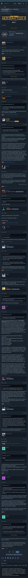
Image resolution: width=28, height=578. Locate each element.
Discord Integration (5, 575)
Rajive (7, 447)
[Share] (26, 14)
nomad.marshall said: (8, 104)
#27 (26, 195)
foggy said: (6, 296)
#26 (26, 171)
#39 (26, 521)
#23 (26, 87)
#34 (26, 382)
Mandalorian (4, 563)
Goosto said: (6, 234)
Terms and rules (9, 565)
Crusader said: (6, 524)
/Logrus (8, 226)
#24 (26, 101)
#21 (26, 47)
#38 (26, 482)
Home (23, 565)
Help (20, 565)
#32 (26, 293)
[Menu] (1, 3)
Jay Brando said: (7, 314)
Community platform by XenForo (12, 568)
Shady (7, 166)
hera (7, 306)
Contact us (3, 565)
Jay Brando (8, 96)
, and (11, 114)
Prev (14, 552)
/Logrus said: (6, 198)
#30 (26, 251)
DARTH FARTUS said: (8, 127)
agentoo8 (8, 377)
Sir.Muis (8, 207)
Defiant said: (6, 455)
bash (7, 82)
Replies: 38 (9, 13)
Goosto (7, 190)
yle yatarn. (8, 57)
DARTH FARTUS (9, 42)
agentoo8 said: (7, 416)
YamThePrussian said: (8, 65)
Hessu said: (6, 385)
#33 (26, 311)
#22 (26, 62)
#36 (26, 439)
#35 (26, 413)
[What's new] (23, 3)
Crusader (8, 477)
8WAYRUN (17, 575)
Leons (7, 287)
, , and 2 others (11, 92)
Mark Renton (9, 433)
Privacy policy (15, 565)
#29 (26, 232)
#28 (26, 213)
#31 (26, 279)
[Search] (26, 3)
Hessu (7, 245)
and (7, 53)
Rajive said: (6, 485)
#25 (26, 124)
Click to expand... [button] (14, 28)
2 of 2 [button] (17, 552)
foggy (7, 274)
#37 (26, 452)
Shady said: (6, 253)
